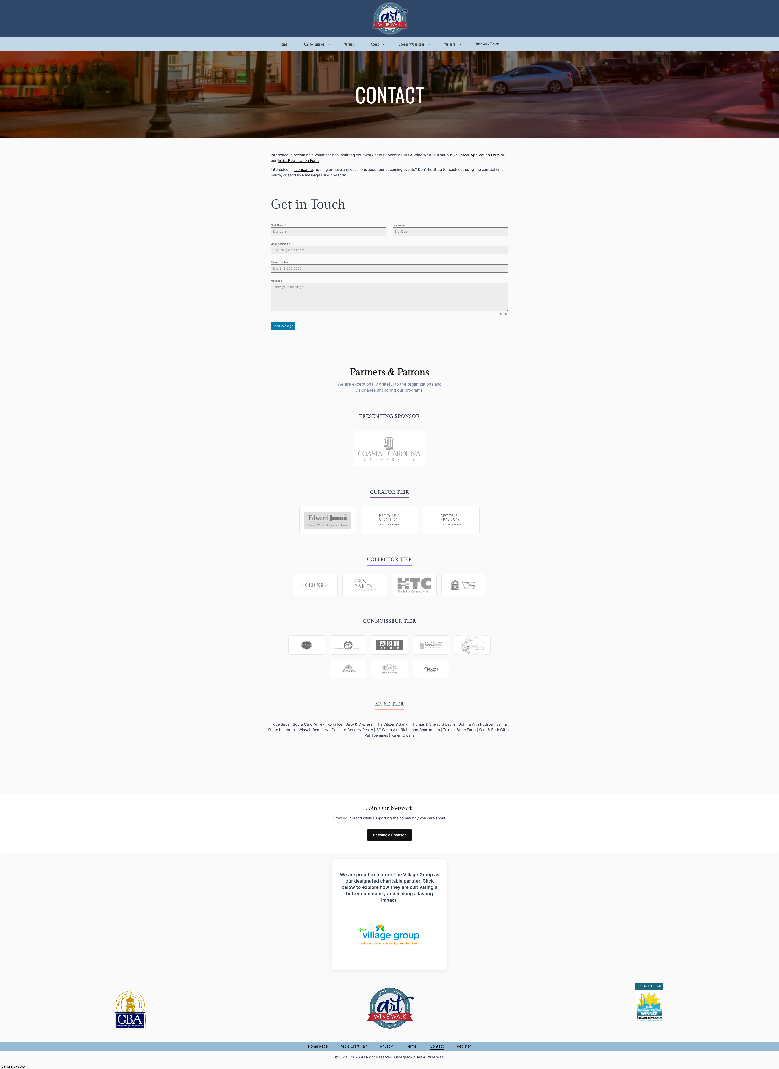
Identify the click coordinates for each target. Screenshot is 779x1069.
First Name (278, 225)
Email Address (280, 243)
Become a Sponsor (389, 835)
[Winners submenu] (460, 44)
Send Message (283, 326)
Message (276, 280)
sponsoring (303, 169)
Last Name (399, 225)
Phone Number (279, 262)
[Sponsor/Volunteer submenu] (429, 44)
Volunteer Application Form (476, 155)
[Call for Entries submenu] (329, 44)
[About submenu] (384, 44)
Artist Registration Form (298, 160)
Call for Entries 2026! (14, 1066)
